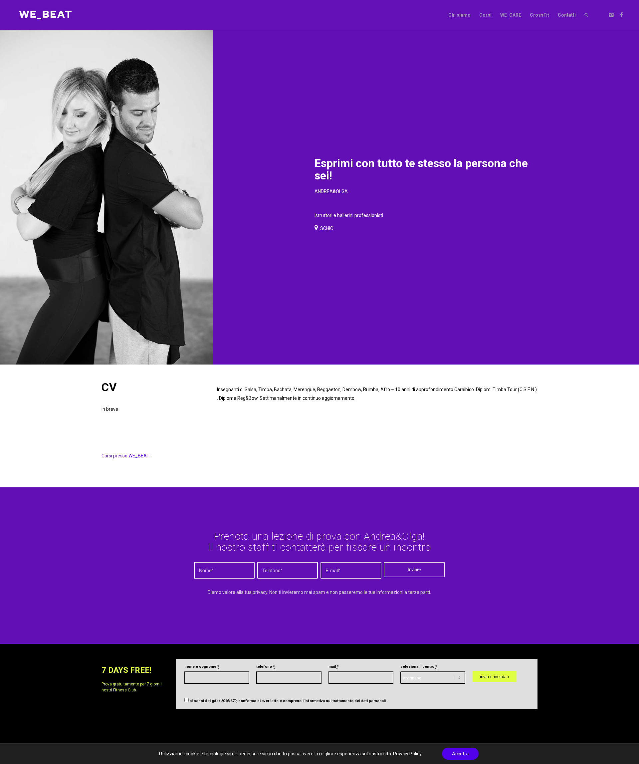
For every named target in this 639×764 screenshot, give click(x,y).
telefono (265, 666)
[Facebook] (621, 15)
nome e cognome (201, 666)
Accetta (460, 753)
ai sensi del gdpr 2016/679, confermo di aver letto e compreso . (288, 701)
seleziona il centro (418, 666)
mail (333, 666)
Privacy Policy (407, 753)
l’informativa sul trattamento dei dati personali (344, 701)
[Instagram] (611, 15)
